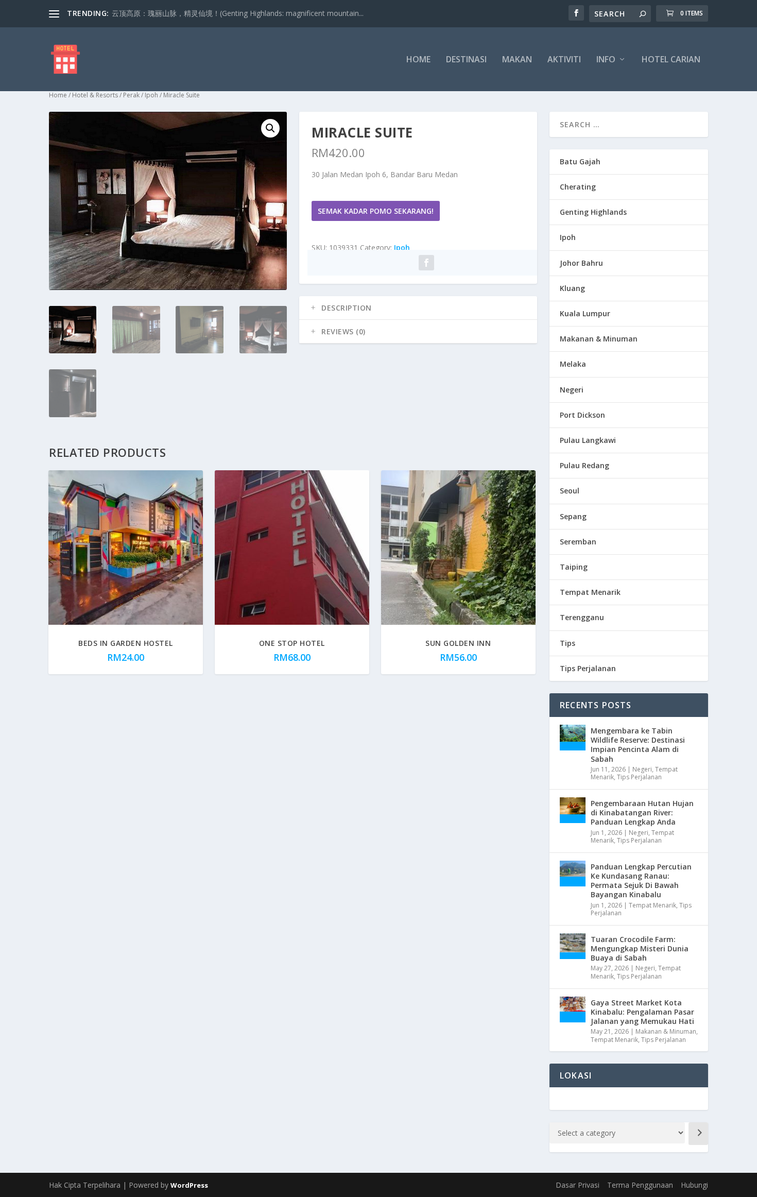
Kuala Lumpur (585, 313)
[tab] (418, 308)
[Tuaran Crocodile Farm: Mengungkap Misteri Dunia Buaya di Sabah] (573, 946)
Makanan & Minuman (599, 339)
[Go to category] (698, 1133)
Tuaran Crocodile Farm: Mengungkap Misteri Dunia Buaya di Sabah (640, 948)
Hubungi (694, 1185)
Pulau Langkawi (588, 440)
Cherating (578, 187)
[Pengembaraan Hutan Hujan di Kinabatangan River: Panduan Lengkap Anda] (573, 810)
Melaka (573, 364)
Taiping (574, 567)
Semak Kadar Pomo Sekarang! (376, 211)
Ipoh (151, 95)
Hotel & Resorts (95, 95)
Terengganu (582, 617)
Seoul (569, 490)
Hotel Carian (671, 60)
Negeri (571, 390)
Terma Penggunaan (640, 1185)
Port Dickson (582, 415)
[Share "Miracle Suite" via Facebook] (426, 262)
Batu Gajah (580, 161)
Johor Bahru (581, 263)
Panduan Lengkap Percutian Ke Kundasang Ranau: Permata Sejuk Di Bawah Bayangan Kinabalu (641, 881)
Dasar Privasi (577, 1185)
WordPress (189, 1185)
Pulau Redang (584, 465)
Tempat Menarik (590, 592)
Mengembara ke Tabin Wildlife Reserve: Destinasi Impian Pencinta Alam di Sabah (638, 745)
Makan (517, 60)
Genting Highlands (593, 212)
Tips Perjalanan (588, 668)
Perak (131, 95)
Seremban (578, 541)
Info (605, 60)
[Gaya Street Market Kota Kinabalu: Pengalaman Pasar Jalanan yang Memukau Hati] (573, 1009)
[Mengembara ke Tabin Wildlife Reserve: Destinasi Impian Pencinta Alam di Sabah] (573, 737)
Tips (567, 643)
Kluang (572, 288)
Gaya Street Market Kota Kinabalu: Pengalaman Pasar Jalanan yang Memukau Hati (642, 1012)
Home (418, 60)
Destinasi (466, 60)
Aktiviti (564, 60)
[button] (270, 128)
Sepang (573, 516)
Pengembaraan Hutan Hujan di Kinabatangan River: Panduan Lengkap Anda (642, 812)
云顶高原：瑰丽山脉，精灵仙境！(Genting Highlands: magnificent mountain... (238, 13)
